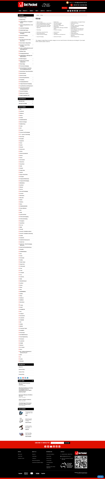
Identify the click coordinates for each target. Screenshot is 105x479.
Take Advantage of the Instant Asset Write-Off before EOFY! (25, 404)
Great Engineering (24, 336)
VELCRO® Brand (23, 281)
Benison (21, 345)
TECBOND (22, 319)
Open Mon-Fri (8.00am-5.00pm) (37, 462)
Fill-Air (21, 155)
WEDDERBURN (23, 291)
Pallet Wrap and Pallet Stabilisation (24, 61)
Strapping (22, 79)
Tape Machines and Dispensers (26, 85)
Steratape (22, 257)
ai (20, 356)
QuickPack (22, 223)
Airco (21, 349)
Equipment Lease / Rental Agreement (50, 467)
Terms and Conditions (50, 454)
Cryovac (21, 130)
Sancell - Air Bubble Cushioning (26, 233)
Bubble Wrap (22, 19)
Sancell (21, 229)
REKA (21, 227)
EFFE (21, 354)
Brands (31, 10)
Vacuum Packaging (24, 91)
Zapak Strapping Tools (24, 95)
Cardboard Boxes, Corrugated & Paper (26, 22)
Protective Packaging (24, 66)
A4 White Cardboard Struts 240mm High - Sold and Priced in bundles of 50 (12, 474)
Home (20, 10)
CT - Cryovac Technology (25, 134)
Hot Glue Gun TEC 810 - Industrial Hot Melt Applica (28, 426)
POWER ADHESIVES (23, 206)
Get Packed (22, 159)
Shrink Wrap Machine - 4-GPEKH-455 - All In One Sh (29, 412)
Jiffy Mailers (22, 182)
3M (20, 109)
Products (25, 10)
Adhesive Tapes (23, 17)
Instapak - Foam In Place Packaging (25, 45)
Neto (21, 204)
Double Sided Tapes (24, 30)
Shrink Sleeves (23, 73)
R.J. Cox (21, 225)
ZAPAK (21, 293)
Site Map (47, 464)
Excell (21, 145)
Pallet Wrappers (23, 58)
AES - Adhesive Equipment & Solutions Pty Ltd (25, 352)
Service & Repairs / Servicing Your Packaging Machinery (25, 68)
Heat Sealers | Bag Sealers (25, 42)
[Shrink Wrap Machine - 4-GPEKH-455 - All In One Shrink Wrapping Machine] (21, 413)
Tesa (21, 268)
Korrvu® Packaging (24, 191)
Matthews (22, 195)
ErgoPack (22, 140)
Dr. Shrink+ (22, 347)
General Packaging (24, 35)
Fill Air (21, 151)
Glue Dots (22, 37)
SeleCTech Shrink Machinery (25, 247)
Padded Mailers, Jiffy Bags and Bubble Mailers (26, 56)
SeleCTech (22, 241)
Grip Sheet (22, 164)
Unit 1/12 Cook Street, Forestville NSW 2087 (67, 459)
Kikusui (21, 187)
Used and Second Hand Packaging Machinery (24, 88)
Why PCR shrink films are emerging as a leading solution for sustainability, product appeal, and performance (26, 389)
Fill (20, 322)
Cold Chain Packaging (24, 28)
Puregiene (22, 220)
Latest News (34, 456)
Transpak (22, 272)
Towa (21, 270)
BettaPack (22, 302)
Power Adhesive (23, 208)
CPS (20, 128)
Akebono (22, 113)
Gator (21, 157)
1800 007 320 (70, 454)
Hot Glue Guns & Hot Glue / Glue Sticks (25, 40)
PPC (20, 210)
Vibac (21, 287)
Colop (21, 126)
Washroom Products (24, 93)
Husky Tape (22, 170)
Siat (21, 253)
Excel (21, 142)
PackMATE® (22, 309)
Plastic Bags (22, 63)
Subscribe (67, 442)
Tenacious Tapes (23, 328)
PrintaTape (22, 332)
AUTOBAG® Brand (23, 334)
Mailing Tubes (23, 51)
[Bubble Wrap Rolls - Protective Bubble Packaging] (21, 420)
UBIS (21, 278)
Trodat (21, 305)
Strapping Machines (24, 81)
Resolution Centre (21, 458)
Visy (21, 289)
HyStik (21, 172)
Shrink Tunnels (23, 75)
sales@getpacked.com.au (66, 456)
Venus (21, 285)
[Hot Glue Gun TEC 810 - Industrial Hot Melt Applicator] (21, 427)
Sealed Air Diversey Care (25, 239)
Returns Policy (22, 369)
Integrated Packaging (24, 180)
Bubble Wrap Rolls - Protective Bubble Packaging (28, 419)
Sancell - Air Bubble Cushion (25, 231)
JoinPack (21, 185)
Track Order (20, 456)
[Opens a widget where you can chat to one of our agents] (100, 476)
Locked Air (22, 317)
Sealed (21, 235)
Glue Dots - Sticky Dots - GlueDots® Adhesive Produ (28, 433)
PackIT (21, 307)
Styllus (21, 259)
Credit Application (49, 462)
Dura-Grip (22, 136)
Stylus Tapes (22, 262)
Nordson (22, 361)
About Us (43, 10)
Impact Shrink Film (24, 174)
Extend (21, 147)
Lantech (21, 193)
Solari (21, 255)
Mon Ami (22, 197)
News (37, 10)
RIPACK (21, 326)
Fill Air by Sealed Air (24, 153)
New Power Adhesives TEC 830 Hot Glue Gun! (25, 395)
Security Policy (48, 460)
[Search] (70, 8)
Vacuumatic (22, 315)
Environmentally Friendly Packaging (25, 33)
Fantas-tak (22, 149)
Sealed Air (22, 237)
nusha (21, 358)
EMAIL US (78, 2)
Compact (22, 313)
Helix (21, 166)
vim (20, 311)
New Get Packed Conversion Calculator (24, 384)
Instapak (22, 176)
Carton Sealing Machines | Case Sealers (26, 25)
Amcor (21, 115)
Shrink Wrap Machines (24, 77)
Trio (21, 274)
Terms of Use (21, 371)
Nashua (21, 201)
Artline (21, 117)
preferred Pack (23, 214)
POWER (21, 343)
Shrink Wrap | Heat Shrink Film (26, 71)
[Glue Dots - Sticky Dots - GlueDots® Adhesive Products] (21, 434)
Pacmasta (22, 338)
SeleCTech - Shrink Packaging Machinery (26, 244)
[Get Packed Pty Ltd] (28, 4)
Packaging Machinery (24, 53)
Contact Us (48, 10)
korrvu (21, 189)
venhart (21, 283)
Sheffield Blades (23, 251)
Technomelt (22, 266)
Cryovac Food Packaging (25, 132)
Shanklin (22, 249)
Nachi (21, 199)
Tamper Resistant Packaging (26, 83)
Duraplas (22, 138)
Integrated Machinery (24, 178)
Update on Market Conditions (25, 399)
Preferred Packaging (24, 216)
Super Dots (22, 264)
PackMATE (22, 330)
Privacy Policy (21, 374)
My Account (20, 454)
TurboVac (22, 276)
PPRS (21, 212)
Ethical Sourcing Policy (36, 460)
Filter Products (22, 98)
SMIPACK (21, 299)
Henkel (21, 168)
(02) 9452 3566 (64, 454)
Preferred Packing (23, 218)
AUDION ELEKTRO (23, 119)
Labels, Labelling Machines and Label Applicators (26, 49)
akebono (22, 297)
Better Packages (23, 121)
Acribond (22, 111)
